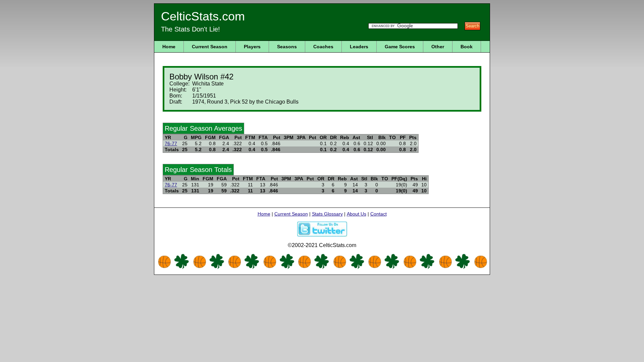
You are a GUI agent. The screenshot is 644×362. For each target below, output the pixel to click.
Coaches (323, 46)
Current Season (209, 46)
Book (467, 46)
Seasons (287, 46)
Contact (378, 214)
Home (168, 46)
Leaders (359, 46)
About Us (356, 214)
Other (437, 46)
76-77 (171, 143)
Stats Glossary (327, 214)
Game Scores (400, 46)
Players (252, 46)
